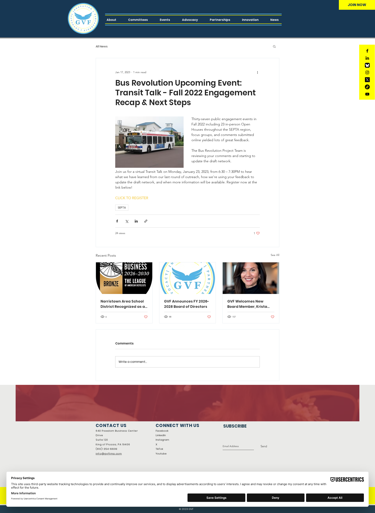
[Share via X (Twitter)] (127, 221)
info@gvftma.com (109, 453)
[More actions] (257, 72)
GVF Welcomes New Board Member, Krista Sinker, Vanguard (247, 304)
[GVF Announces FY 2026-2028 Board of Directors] (187, 278)
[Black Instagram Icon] (367, 72)
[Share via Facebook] (117, 221)
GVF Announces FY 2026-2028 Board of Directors (186, 304)
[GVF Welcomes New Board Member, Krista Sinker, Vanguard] (251, 278)
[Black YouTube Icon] (367, 94)
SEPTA (122, 207)
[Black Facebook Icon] (367, 50)
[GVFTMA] (367, 79)
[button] (274, 46)
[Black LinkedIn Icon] (367, 58)
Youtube (161, 453)
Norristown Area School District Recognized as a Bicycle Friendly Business (123, 304)
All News (102, 46)
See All (275, 255)
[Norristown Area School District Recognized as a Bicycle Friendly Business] (124, 278)
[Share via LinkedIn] (136, 221)
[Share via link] (146, 221)
